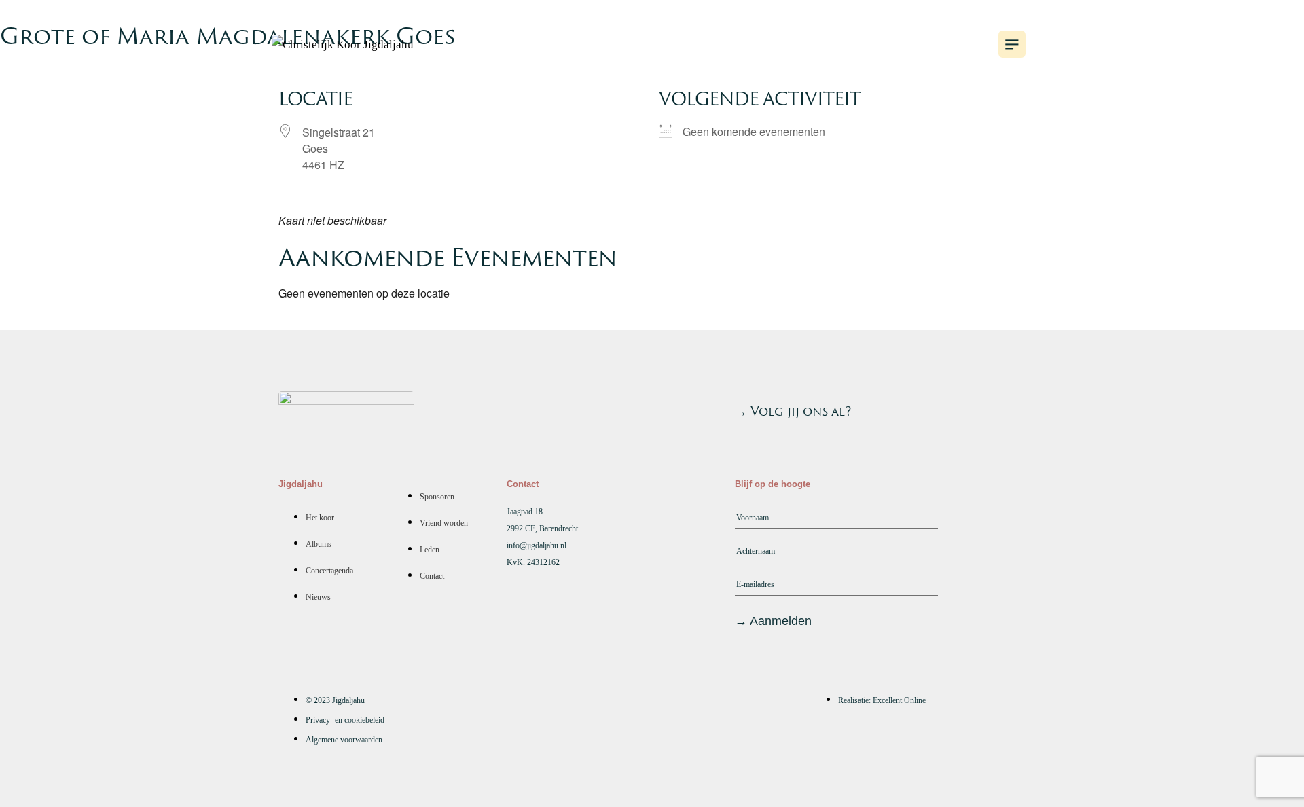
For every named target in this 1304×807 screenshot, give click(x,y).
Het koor (660, 44)
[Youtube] (935, 408)
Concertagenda (869, 44)
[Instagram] (972, 408)
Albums (752, 44)
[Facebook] (1009, 408)
